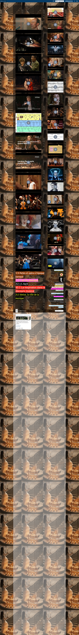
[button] (77, 1)
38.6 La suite (60, 295)
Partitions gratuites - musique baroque (23, 315)
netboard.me (69, 1)
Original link (19, 325)
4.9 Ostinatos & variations (57, 293)
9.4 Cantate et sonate (59, 285)
